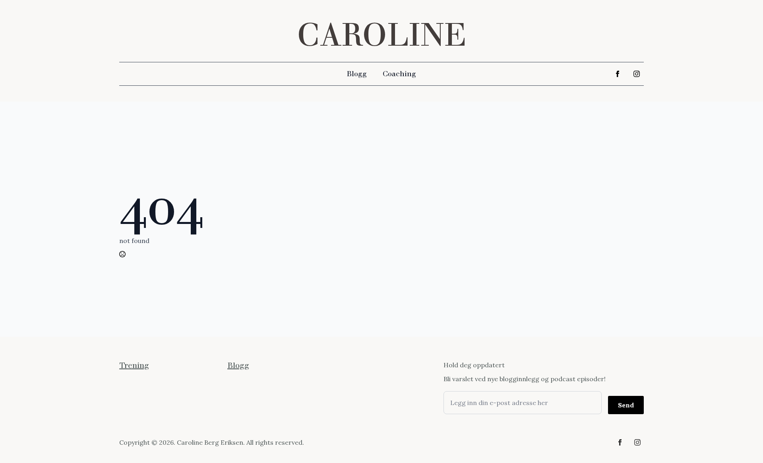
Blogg (357, 73)
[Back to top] (743, 443)
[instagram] (636, 74)
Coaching (399, 73)
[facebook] (617, 74)
